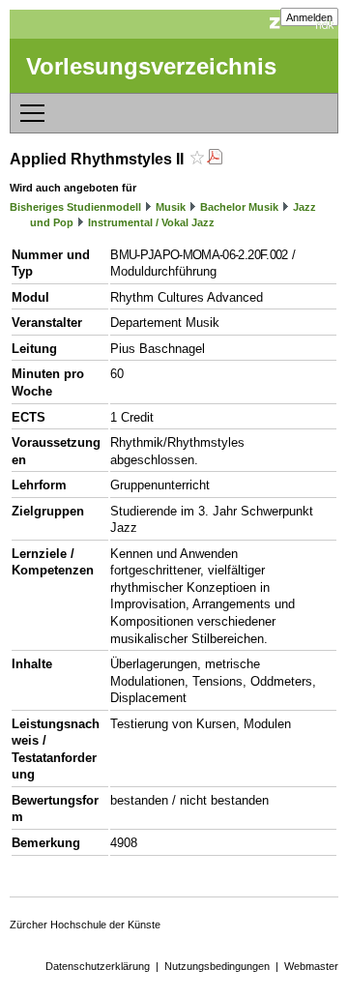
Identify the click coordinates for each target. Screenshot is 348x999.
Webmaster (311, 966)
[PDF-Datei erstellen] (214, 159)
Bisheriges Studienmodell (75, 207)
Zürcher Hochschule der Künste (85, 924)
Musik (171, 207)
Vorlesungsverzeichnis (151, 66)
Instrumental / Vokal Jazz (151, 222)
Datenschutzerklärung (97, 966)
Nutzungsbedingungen (217, 966)
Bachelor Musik (239, 207)
